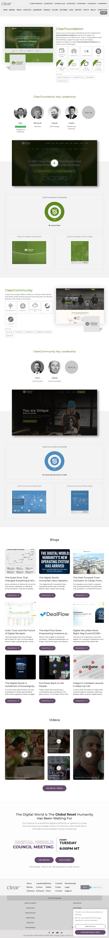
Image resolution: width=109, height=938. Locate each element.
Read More (12, 595)
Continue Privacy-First (90, 932)
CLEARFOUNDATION (36, 3)
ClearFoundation (30, 903)
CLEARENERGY (102, 3)
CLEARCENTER (48, 3)
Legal (71, 10)
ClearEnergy (30, 918)
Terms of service (72, 936)
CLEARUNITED (71, 3)
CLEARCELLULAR (59, 3)
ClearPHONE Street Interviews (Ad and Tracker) (57, 775)
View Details (90, 926)
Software (63, 10)
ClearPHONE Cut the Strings (85, 777)
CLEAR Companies (54, 898)
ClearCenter (77, 903)
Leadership (37, 10)
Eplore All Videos (54, 788)
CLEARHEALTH (91, 3)
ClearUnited (30, 908)
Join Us (88, 112)
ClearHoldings (30, 927)
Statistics (27, 10)
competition (102, 10)
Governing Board (20, 126)
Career (58, 887)
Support (78, 10)
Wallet (93, 10)
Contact (58, 891)
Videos (19, 10)
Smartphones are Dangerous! (17, 777)
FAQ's (48, 891)
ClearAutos (30, 922)
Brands (12, 10)
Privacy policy (59, 936)
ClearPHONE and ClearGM (55, 750)
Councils (46, 10)
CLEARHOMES (81, 3)
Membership (70, 883)
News (5, 10)
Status (86, 10)
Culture (55, 10)
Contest (58, 883)
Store (103, 13)
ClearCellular (77, 908)
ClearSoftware (30, 913)
